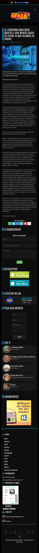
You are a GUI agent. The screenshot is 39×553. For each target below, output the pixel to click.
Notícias (6, 447)
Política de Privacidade (11, 470)
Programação (8, 453)
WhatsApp (8, 521)
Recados (6, 450)
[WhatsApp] (10, 532)
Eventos (6, 456)
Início (5, 439)
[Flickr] (19, 537)
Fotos (6, 459)
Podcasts (7, 442)
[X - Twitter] (24, 532)
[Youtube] (15, 532)
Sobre (6, 444)
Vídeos (6, 461)
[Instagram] (6, 532)
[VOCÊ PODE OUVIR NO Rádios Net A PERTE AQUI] (19, 409)
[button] (34, 10)
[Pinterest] (28, 532)
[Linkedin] (33, 532)
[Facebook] (19, 532)
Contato (6, 467)
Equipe (6, 464)
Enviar (19, 262)
